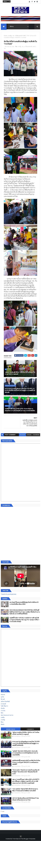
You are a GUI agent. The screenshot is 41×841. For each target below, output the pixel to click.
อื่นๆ (2, 722)
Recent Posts (10, 729)
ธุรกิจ (2, 697)
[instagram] (37, 1)
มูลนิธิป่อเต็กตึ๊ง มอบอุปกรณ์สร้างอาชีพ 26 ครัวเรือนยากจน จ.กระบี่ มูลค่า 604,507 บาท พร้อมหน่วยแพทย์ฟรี (26, 762)
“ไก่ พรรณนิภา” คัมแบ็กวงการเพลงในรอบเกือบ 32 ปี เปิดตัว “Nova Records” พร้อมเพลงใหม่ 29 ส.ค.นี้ (25, 772)
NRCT (24, 35)
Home (5, 35)
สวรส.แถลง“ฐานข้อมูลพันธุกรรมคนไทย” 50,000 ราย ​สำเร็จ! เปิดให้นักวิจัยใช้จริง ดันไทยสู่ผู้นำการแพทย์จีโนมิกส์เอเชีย (20, 390)
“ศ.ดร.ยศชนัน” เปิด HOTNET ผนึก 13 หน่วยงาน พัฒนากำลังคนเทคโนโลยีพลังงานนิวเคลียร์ (25, 790)
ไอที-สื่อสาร (4, 706)
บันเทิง (3, 708)
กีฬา (2, 713)
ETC (3, 811)
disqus (29, 435)
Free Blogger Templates (28, 839)
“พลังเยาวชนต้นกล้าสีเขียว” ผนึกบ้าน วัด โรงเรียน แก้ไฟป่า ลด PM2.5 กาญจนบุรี (20, 373)
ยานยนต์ (3, 704)
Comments (30, 729)
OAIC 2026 (7, 406)
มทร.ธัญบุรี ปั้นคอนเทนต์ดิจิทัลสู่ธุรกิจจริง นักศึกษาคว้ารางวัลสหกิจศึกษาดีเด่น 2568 (24, 603)
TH (28, 35)
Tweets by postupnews (8, 594)
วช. (13, 35)
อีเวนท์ (3, 699)
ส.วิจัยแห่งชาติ (18, 35)
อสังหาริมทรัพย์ (5, 701)
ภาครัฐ (10, 35)
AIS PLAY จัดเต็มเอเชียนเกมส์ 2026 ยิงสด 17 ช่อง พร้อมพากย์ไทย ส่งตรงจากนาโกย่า (25, 799)
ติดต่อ (2, 724)
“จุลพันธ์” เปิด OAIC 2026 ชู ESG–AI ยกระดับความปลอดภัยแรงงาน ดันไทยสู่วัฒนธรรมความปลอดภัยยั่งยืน (20, 410)
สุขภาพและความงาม (7, 715)
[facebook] (32, 1)
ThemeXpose (16, 839)
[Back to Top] (21, 836)
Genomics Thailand (10, 385)
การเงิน (3, 711)
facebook (36, 435)
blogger (22, 435)
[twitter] (35, 1)
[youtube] (29, 1)
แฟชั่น (3, 717)
